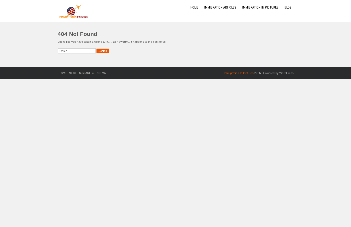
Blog (287, 7)
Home (194, 7)
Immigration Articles (220, 7)
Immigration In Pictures (260, 7)
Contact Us (86, 73)
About (72, 73)
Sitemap (102, 73)
